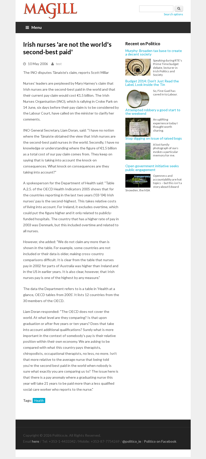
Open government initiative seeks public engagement (152, 167)
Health (39, 400)
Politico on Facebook (160, 441)
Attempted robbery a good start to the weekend (152, 112)
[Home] (53, 11)
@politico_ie (131, 441)
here (35, 441)
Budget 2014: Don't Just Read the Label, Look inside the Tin (152, 83)
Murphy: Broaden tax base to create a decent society (153, 52)
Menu (36, 27)
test (59, 64)
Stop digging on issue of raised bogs (153, 138)
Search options (173, 14)
